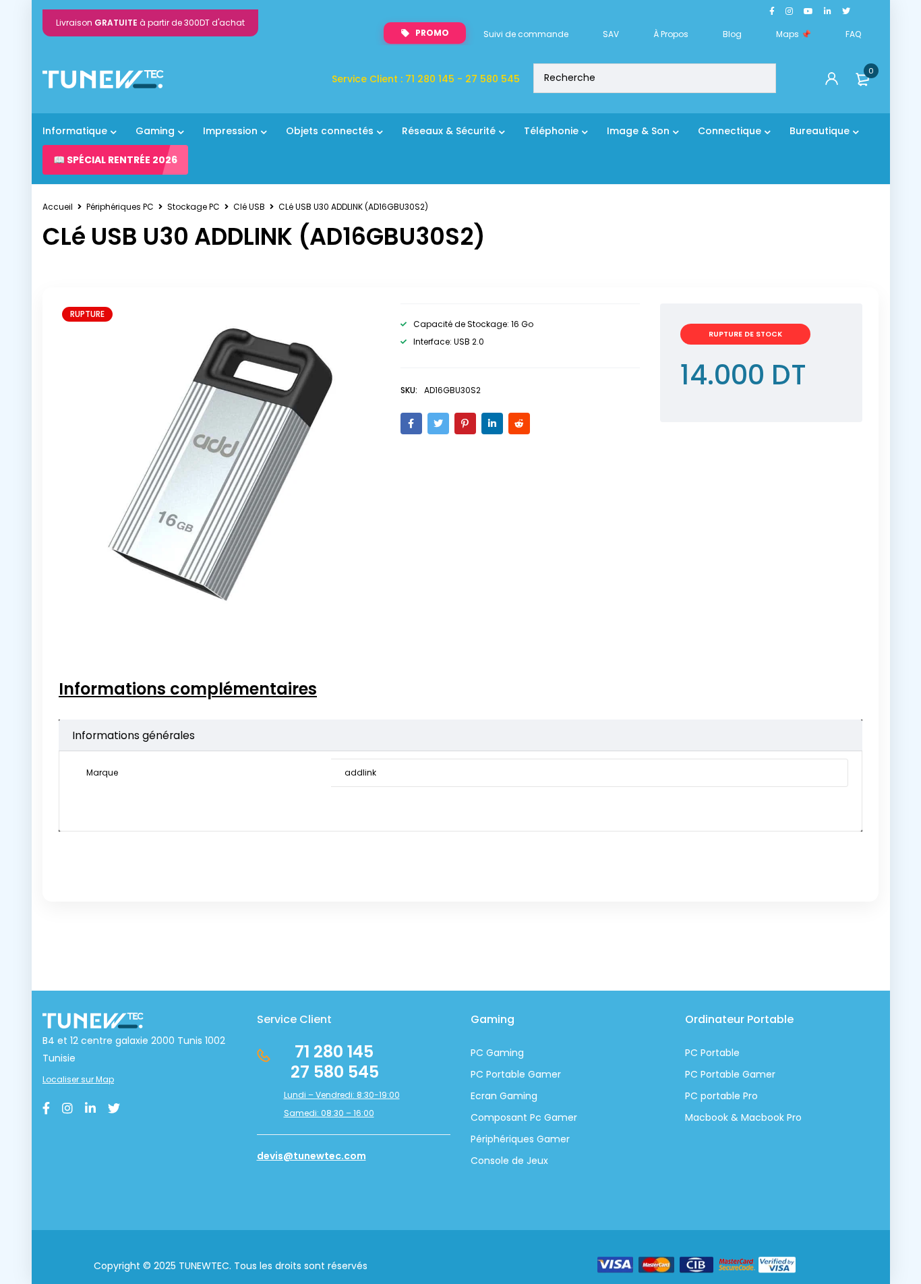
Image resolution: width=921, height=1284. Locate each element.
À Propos (670, 34)
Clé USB (249, 206)
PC (691, 1074)
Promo (432, 32)
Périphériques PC (120, 206)
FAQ (853, 34)
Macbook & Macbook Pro (743, 1117)
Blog (732, 34)
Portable (719, 1074)
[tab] (188, 689)
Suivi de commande (525, 34)
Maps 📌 (793, 34)
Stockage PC (193, 206)
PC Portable (712, 1052)
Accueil (57, 206)
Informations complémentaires (188, 689)
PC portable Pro (721, 1096)
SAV (611, 34)
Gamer (757, 1074)
